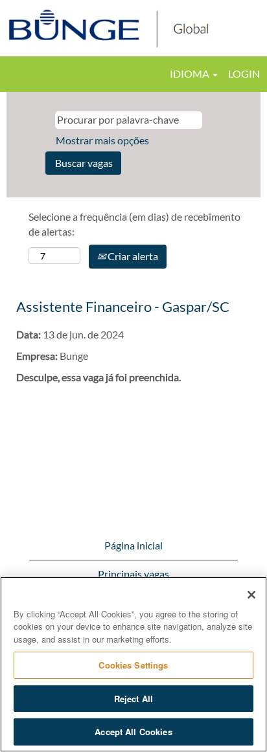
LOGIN (244, 73)
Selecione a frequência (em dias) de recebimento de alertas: (134, 224)
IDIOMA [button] (190, 73)
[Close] (251, 595)
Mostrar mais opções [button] (102, 140)
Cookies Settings (133, 665)
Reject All (133, 698)
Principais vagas (133, 574)
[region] (133, 664)
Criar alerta (132, 256)
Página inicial (133, 545)
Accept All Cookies (133, 731)
